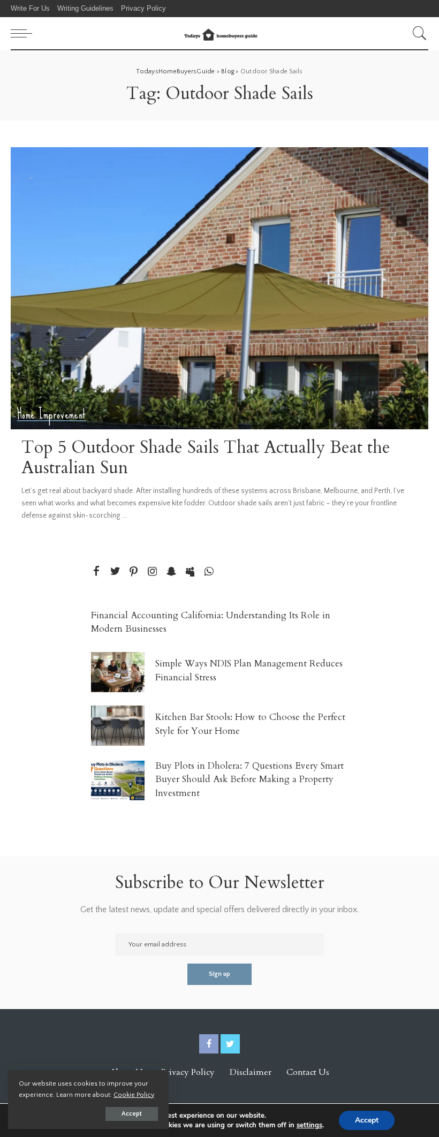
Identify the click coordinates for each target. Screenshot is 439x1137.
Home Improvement (51, 414)
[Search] (417, 33)
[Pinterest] (133, 572)
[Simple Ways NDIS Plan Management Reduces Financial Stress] (118, 672)
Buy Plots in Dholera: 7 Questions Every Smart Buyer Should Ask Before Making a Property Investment (249, 779)
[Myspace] (190, 572)
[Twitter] (115, 572)
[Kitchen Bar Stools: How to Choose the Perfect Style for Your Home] (118, 726)
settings (309, 1125)
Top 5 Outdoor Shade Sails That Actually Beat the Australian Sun (205, 458)
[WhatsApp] (208, 572)
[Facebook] (96, 572)
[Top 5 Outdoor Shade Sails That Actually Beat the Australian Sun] (219, 288)
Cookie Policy (133, 1094)
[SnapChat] (171, 572)
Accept (132, 1113)
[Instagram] (152, 572)
